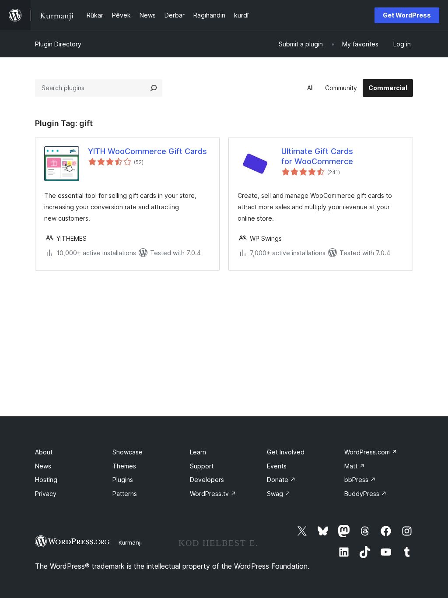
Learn (198, 452)
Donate (281, 479)
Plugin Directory (58, 44)
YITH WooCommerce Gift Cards (147, 151)
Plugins (122, 479)
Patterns (124, 493)
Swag (278, 493)
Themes (124, 466)
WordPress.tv (213, 493)
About (43, 452)
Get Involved (285, 452)
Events (277, 466)
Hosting (46, 479)
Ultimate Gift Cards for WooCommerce (317, 156)
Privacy (45, 493)
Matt (354, 466)
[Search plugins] (153, 88)
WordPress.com (370, 452)
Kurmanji (130, 542)
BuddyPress (365, 493)
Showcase (127, 452)
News (43, 466)
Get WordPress (407, 15)
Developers (207, 479)
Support (202, 466)
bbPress (360, 479)
